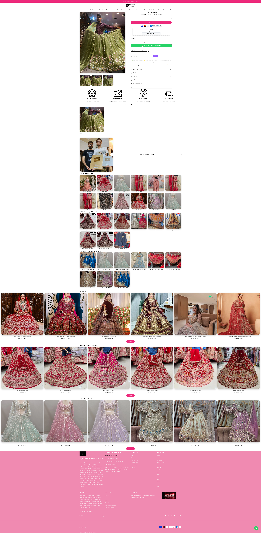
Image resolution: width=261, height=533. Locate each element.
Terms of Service (134, 460)
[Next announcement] (181, 1)
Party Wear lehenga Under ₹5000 (88, 269)
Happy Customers (139, 209)
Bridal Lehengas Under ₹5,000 (87, 248)
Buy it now (151, 22)
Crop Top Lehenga (122, 191)
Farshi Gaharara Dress (156, 209)
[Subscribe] (102, 515)
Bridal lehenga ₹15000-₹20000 (122, 230)
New (158, 484)
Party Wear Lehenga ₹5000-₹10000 (104, 269)
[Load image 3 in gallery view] (108, 80)
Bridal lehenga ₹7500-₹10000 (104, 248)
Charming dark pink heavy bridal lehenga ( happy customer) (65, 336)
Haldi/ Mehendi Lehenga (110, 505)
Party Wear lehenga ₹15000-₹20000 (139, 269)
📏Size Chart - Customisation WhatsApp (140, 50)
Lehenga (158, 455)
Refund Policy (134, 464)
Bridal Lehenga (105, 191)
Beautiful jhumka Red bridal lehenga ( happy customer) (22, 336)
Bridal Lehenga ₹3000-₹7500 (122, 248)
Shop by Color (160, 464)
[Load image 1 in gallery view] (85, 80)
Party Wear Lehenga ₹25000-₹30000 (173, 269)
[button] (81, 5)
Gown (122, 209)
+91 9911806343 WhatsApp (143, 101)
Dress (173, 191)
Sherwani (105, 209)
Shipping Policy (134, 462)
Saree (156, 191)
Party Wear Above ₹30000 (87, 287)
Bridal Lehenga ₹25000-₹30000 (156, 230)
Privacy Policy (134, 467)
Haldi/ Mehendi (173, 209)
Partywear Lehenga (161, 462)
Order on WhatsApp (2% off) (152, 45)
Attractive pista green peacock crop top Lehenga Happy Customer (195, 336)
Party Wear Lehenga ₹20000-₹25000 (156, 269)
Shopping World (86, 532)
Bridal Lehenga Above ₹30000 (173, 230)
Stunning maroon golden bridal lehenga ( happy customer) (152, 336)
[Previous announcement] (80, 1)
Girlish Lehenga (108, 502)
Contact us (133, 457)
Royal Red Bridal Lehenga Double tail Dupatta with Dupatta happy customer (239, 336)
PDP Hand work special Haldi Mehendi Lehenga (89, 133)
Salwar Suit (88, 209)
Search (132, 455)
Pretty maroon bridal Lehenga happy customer (109, 336)
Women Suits (108, 498)
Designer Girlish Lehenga (87, 191)
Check (155, 55)
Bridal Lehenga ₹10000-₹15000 (105, 230)
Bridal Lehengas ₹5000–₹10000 (88, 230)
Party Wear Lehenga (109, 507)
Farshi (158, 474)
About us (133, 469)
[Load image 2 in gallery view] (96, 80)
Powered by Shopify (92, 532)
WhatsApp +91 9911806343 (111, 455)
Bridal (106, 500)
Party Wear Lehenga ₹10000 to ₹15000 (122, 269)
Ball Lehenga (159, 460)
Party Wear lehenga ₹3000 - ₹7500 (122, 287)
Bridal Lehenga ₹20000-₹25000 (139, 230)
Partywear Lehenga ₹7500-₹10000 (105, 287)
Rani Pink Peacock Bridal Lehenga (22, 390)
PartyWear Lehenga (139, 191)
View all (131, 341)
